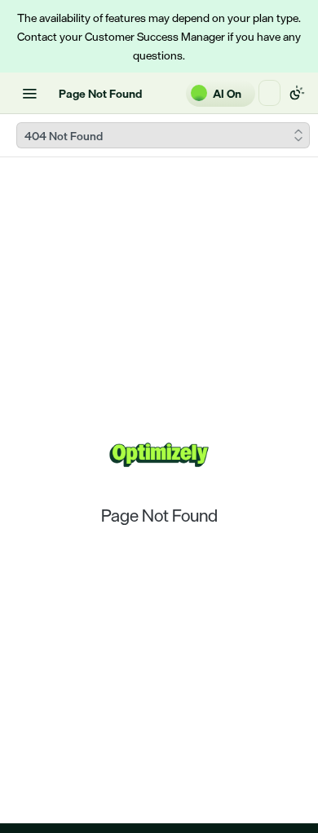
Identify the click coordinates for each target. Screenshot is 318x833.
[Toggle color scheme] (297, 93)
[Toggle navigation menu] (29, 93)
